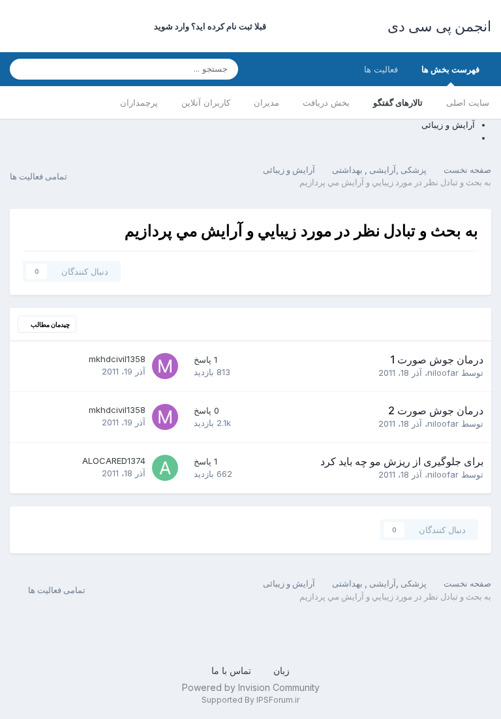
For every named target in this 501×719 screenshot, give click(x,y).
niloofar (443, 372)
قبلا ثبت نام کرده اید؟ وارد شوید (208, 26)
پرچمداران (139, 102)
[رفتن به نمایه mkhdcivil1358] (165, 366)
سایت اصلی (467, 102)
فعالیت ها (381, 69)
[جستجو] (23, 69)
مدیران (266, 102)
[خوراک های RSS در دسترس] (19, 590)
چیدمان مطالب (49, 324)
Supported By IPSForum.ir (250, 700)
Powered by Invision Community (251, 687)
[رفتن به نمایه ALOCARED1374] (165, 468)
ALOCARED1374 (113, 460)
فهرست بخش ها (450, 69)
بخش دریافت (326, 102)
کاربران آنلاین (205, 102)
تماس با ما (231, 670)
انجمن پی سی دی (439, 26)
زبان (280, 670)
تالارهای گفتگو (398, 102)
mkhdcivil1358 (117, 359)
